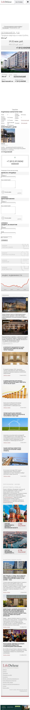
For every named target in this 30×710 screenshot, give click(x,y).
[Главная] (2, 26)
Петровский (24, 123)
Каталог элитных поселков (8, 253)
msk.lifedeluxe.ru (9, 497)
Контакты (5, 677)
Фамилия (15, 164)
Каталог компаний (5, 261)
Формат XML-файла (8, 682)
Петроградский (20, 76)
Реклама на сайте (7, 675)
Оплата (4, 671)
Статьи (4, 686)
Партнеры (5, 673)
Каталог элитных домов (7, 246)
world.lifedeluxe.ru (7, 501)
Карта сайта (6, 688)
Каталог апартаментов (7, 268)
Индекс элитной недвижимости (11, 678)
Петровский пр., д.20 (10, 33)
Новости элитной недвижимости (11, 684)
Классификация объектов (9, 680)
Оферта (5, 669)
